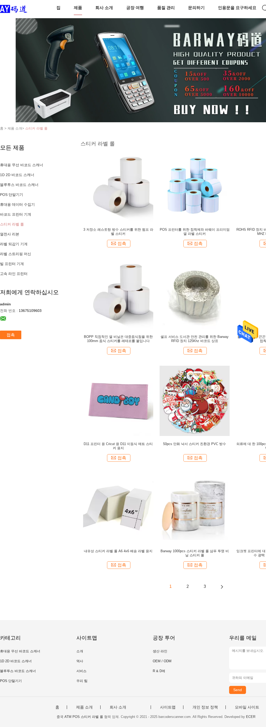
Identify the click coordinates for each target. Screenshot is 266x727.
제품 (78, 7)
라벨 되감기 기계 (14, 244)
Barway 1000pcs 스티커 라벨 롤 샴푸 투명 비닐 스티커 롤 (195, 553)
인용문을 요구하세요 (237, 7)
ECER (250, 717)
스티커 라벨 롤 (36, 128)
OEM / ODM (162, 661)
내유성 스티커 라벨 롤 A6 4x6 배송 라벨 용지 (118, 551)
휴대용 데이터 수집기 (17, 204)
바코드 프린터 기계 (15, 214)
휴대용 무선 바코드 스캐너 (21, 165)
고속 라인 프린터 (14, 274)
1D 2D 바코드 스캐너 (17, 175)
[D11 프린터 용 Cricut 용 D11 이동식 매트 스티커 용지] (118, 400)
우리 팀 (82, 681)
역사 (79, 661)
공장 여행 (135, 7)
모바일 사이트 (247, 707)
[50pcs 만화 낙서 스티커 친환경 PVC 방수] (194, 400)
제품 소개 (84, 707)
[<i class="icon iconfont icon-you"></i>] (222, 587)
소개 (79, 651)
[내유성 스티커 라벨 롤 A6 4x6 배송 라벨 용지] (118, 507)
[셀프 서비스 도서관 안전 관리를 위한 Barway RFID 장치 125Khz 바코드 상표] (194, 293)
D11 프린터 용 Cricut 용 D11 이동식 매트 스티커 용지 (118, 446)
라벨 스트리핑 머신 (15, 254)
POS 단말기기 (11, 194)
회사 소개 (104, 7)
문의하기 (196, 7)
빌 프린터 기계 (12, 264)
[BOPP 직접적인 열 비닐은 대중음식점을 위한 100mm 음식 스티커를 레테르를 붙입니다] (118, 293)
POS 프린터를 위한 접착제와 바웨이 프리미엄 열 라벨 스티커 (195, 232)
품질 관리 (166, 7)
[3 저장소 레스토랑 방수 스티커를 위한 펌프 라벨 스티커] (118, 186)
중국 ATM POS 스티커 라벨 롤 (80, 717)
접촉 (10, 335)
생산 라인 (160, 651)
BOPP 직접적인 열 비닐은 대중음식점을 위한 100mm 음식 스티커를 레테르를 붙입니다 (118, 339)
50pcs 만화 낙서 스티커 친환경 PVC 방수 (194, 444)
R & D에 (159, 671)
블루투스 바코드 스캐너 (19, 185)
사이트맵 (168, 707)
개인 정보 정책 (205, 707)
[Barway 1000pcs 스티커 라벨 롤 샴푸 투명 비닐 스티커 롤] (194, 507)
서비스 (81, 671)
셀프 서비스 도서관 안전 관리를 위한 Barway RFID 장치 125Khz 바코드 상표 (195, 339)
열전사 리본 (9, 234)
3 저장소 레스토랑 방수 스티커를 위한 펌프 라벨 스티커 (118, 232)
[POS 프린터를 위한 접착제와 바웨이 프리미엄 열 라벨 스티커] (194, 186)
